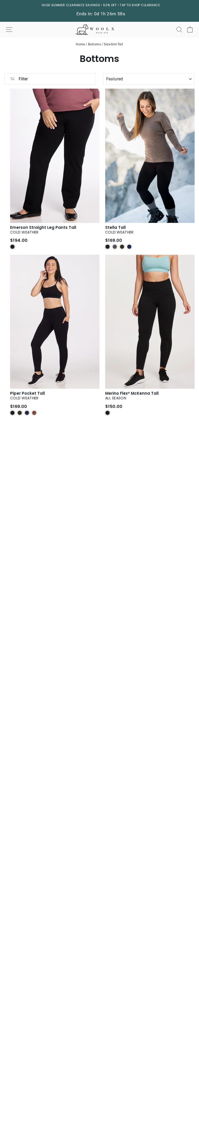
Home (80, 44)
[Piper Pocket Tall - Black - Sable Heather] (34, 412)
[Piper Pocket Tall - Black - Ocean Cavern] (27, 412)
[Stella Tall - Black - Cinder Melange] (114, 246)
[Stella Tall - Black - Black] (107, 246)
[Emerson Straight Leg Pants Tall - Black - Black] (12, 246)
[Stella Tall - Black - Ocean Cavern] (129, 246)
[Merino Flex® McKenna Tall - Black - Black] (107, 412)
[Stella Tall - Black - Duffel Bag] (122, 246)
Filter (23, 78)
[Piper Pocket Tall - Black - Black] (12, 412)
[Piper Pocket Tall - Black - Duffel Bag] (19, 412)
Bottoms (94, 44)
